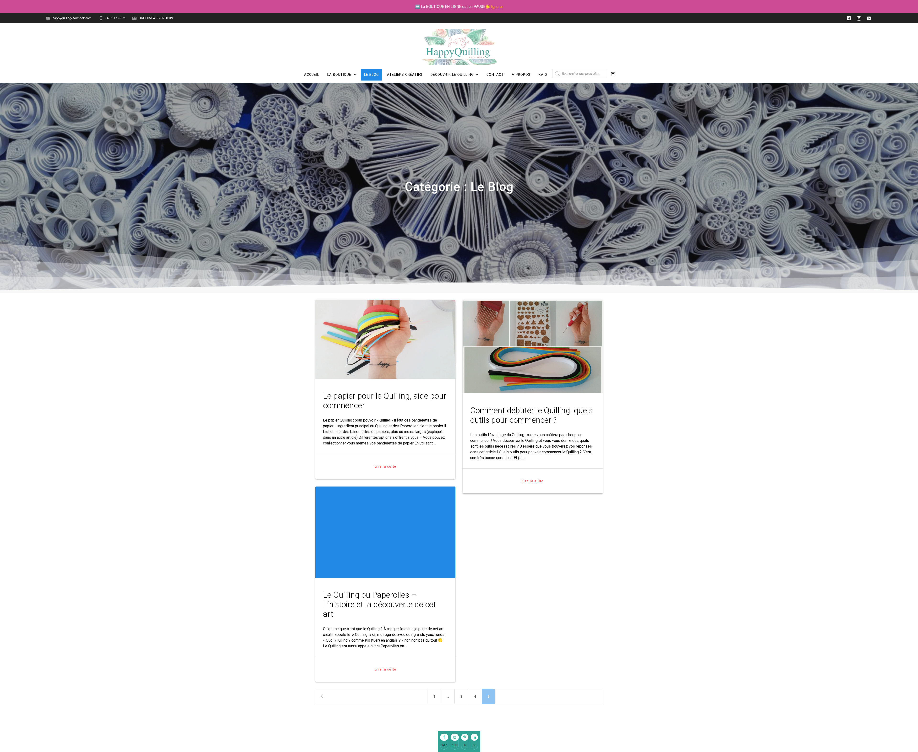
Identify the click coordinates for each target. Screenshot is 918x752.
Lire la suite (385, 466)
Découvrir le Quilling (452, 75)
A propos (521, 75)
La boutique (339, 75)
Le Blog (371, 75)
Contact (495, 75)
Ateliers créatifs (404, 75)
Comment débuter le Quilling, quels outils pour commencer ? (531, 415)
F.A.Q (543, 75)
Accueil (311, 75)
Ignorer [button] (497, 6)
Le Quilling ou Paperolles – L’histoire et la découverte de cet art (379, 604)
